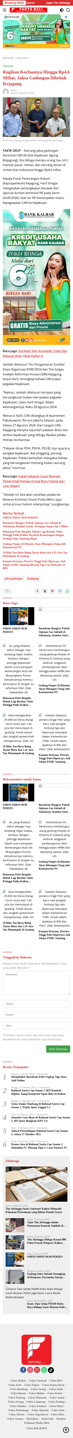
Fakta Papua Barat (53, 1385)
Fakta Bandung (19, 1389)
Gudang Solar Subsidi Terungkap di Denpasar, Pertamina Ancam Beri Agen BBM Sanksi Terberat (46, 1276)
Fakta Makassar (37, 1397)
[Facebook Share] (37, 591)
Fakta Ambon (17, 1414)
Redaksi (61, 1418)
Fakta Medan (36, 1393)
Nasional (8, 66)
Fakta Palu (58, 1410)
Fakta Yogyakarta (38, 1414)
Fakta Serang (16, 1401)
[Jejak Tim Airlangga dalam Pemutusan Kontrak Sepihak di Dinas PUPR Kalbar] (15, 1225)
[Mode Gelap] (62, 10)
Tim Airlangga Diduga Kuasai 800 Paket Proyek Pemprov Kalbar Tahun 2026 (46, 1241)
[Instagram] (30, 1370)
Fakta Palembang (18, 1410)
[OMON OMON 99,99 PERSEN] (18, 616)
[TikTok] (51, 1370)
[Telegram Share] (60, 591)
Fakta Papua (32, 1385)
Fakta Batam (18, 1393)
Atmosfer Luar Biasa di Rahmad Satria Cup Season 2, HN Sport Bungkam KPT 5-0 (40, 1119)
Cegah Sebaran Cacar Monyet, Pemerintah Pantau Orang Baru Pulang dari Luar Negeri (34, 481)
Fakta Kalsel (55, 1393)
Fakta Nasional (38, 1380)
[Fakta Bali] (28, 10)
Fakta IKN (56, 1380)
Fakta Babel (56, 1406)
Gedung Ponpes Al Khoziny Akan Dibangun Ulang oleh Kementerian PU (34, 546)
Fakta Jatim (56, 1389)
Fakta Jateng (38, 1389)
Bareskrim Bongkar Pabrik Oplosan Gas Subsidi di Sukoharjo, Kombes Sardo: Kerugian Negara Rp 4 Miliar (35, 525)
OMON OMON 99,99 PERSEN (20, 517)
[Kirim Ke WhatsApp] (67, 591)
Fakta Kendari (37, 1406)
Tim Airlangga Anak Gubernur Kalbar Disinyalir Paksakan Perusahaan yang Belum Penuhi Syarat (34, 1210)
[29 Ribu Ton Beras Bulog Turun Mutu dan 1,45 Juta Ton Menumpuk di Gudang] (18, 728)
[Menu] (5, 10)
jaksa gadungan (14, 578)
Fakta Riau (57, 1414)
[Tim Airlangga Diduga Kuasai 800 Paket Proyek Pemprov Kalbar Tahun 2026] (15, 1242)
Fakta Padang (56, 1401)
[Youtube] (37, 1370)
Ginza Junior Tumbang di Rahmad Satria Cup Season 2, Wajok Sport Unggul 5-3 (38, 1105)
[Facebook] (23, 1370)
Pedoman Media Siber (37, 1423)
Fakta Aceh (14, 1385)
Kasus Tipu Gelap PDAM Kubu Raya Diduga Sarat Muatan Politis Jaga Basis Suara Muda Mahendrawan (46, 1305)
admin (14, 90)
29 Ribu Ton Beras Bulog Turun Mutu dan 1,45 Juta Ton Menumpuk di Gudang (35, 554)
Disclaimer (33, 1418)
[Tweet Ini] (45, 591)
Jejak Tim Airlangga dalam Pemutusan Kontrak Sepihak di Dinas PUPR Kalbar (45, 1224)
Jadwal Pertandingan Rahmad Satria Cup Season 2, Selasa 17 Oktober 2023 (39, 1133)
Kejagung (33, 578)
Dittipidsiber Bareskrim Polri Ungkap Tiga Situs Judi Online (38, 1078)
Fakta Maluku (18, 1406)
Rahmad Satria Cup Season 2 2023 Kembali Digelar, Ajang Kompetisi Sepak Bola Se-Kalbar (38, 1092)
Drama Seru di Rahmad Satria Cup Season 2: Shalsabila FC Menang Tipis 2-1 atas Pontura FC (39, 1146)
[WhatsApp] (44, 1370)
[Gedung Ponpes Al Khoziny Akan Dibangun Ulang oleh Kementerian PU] (54, 663)
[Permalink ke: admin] (6, 91)
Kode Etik (47, 1418)
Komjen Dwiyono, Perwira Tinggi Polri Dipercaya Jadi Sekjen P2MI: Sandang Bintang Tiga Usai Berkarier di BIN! (34, 565)
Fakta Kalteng (17, 1397)
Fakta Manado (40, 1410)
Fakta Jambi (57, 1397)
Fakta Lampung (36, 1401)
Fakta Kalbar (18, 1380)
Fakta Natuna (15, 1418)
